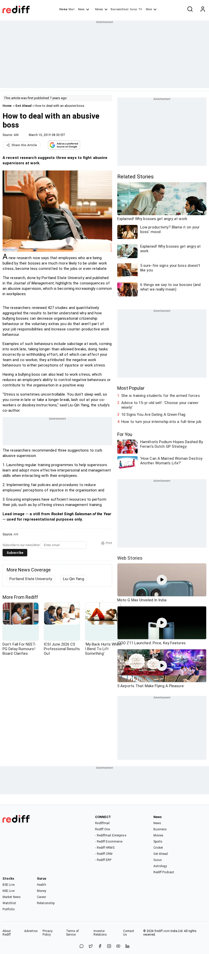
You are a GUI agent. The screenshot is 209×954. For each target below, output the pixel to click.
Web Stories (129, 558)
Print (109, 543)
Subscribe (15, 553)
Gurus (133, 9)
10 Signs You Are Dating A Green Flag (153, 414)
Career (41, 897)
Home (63, 9)
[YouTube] (118, 946)
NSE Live (9, 891)
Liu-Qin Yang (73, 579)
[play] (162, 580)
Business (160, 829)
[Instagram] (109, 946)
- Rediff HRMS (104, 847)
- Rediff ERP (103, 860)
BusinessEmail (119, 9)
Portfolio (9, 909)
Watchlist (9, 903)
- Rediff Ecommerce (108, 841)
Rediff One (102, 829)
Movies (158, 835)
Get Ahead (23, 106)
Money (99, 9)
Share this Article (24, 145)
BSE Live (9, 885)
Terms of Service (72, 932)
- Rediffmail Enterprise (110, 835)
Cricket (158, 847)
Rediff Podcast (163, 872)
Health (41, 885)
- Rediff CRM (103, 854)
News (81, 9)
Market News (12, 897)
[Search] (190, 9)
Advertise (30, 931)
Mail (71, 9)
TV (140, 9)
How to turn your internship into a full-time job (161, 421)
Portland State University (30, 579)
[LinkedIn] (127, 946)
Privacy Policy (48, 932)
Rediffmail (102, 823)
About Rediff (7, 932)
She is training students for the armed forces (160, 395)
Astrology (160, 866)
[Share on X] (91, 946)
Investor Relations (100, 932)
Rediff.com (162, 931)
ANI (16, 135)
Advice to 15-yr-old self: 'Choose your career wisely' (160, 405)
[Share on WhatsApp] (82, 946)
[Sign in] (202, 9)
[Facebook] (100, 946)
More (149, 9)
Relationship (46, 903)
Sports (158, 841)
